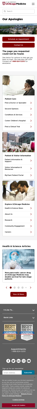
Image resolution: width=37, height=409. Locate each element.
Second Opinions (11, 109)
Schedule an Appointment (18, 39)
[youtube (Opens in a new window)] (29, 361)
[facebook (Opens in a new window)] (8, 361)
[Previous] (7, 287)
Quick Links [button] (8, 317)
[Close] (34, 377)
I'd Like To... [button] (8, 310)
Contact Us (18, 45)
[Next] (29, 287)
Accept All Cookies (18, 405)
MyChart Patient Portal (14, 175)
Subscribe (28, 373)
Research (8, 220)
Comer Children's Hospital (15, 121)
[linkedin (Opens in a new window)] (19, 361)
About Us (8, 214)
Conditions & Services (13, 115)
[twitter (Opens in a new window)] (13, 361)
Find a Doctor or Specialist (15, 103)
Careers (8, 232)
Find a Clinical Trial (12, 127)
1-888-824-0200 (18, 61)
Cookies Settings (18, 399)
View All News (18, 294)
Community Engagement (15, 226)
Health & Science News (14, 208)
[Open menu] (33, 3)
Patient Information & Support (13, 160)
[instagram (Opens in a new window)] (24, 361)
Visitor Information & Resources (13, 168)
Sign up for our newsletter (12, 369)
